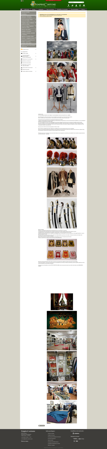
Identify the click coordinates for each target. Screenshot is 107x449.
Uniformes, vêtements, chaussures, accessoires (26, 17)
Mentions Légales (51, 445)
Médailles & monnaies (62, 9)
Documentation (74, 9)
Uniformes (26, 9)
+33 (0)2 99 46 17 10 (26, 437)
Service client (50, 440)
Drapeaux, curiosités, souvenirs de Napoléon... (28, 33)
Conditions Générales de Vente (54, 443)
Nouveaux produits (25, 12)
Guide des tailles (51, 433)
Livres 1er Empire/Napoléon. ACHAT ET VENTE (27, 26)
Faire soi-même (50, 9)
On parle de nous (25, 49)
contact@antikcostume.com (26, 438)
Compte (76, 6)
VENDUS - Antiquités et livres (27, 38)
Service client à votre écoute (27, 67)
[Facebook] (24, 444)
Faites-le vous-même (25, 29)
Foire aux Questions (52, 438)
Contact (84, 6)
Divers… (83, 9)
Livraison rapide (25, 53)
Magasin (68, 6)
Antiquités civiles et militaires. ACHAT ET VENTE (27, 23)
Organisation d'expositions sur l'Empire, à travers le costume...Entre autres (28, 41)
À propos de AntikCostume (53, 441)
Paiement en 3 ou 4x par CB (27, 59)
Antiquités (40, 9)
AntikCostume (50, 447)
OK (83, 2)
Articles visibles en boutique (27, 71)
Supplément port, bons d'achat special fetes (28, 46)
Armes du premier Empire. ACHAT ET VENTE (27, 20)
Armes (33, 9)
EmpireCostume (54, 447)
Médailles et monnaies (26, 31)
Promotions (24, 14)
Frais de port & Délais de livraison (54, 436)
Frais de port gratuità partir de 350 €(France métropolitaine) (27, 56)
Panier (80, 6)
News (72, 6)
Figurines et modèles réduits (27, 36)
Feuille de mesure (51, 435)
